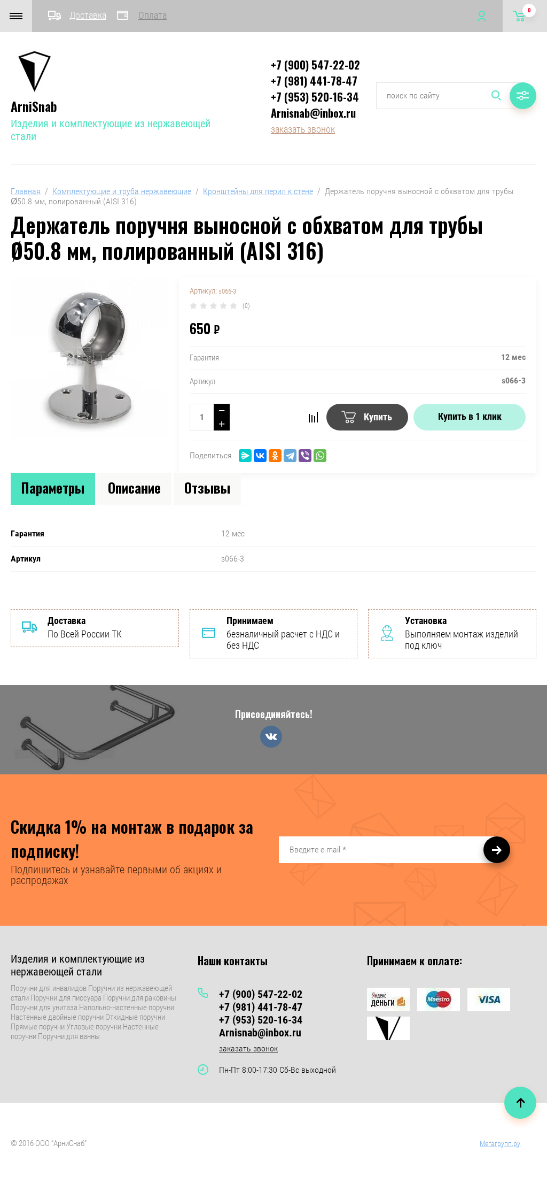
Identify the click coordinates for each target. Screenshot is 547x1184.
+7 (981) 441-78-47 (314, 81)
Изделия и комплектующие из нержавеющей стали (78, 965)
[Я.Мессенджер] (245, 455)
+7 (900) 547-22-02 (315, 65)
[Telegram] (290, 455)
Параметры (52, 487)
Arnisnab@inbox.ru (313, 113)
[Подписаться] (496, 849)
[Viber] (305, 455)
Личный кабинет (481, 16)
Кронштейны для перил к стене (258, 191)
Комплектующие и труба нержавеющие (121, 191)
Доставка (87, 15)
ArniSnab (34, 106)
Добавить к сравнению (313, 417)
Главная (26, 191)
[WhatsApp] (320, 455)
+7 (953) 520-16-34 (315, 97)
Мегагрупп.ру (500, 1143)
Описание (134, 487)
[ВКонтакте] (260, 455)
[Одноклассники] (275, 455)
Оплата (152, 15)
